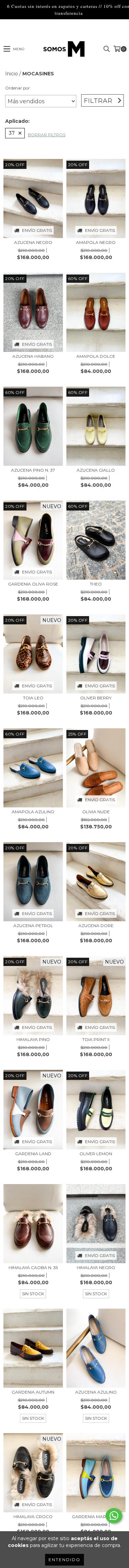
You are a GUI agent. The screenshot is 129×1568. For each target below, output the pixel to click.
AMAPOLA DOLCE (95, 356)
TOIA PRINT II (95, 1039)
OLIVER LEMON (95, 1153)
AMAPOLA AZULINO (33, 811)
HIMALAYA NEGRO (96, 1267)
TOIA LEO (33, 697)
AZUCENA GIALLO (96, 470)
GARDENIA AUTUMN (33, 1392)
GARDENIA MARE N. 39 (96, 1516)
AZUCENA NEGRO (33, 242)
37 (12, 133)
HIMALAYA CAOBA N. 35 (33, 1267)
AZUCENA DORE (96, 925)
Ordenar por (17, 87)
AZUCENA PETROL (33, 925)
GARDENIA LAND (33, 1153)
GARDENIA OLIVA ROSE (33, 584)
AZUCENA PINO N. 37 (33, 470)
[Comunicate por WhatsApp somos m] (114, 1515)
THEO (96, 584)
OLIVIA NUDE (96, 811)
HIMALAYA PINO (33, 1039)
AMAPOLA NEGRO (96, 242)
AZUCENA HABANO (33, 356)
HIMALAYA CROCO (33, 1516)
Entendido (64, 1559)
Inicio (11, 74)
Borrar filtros (46, 134)
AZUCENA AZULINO (96, 1392)
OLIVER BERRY (95, 697)
